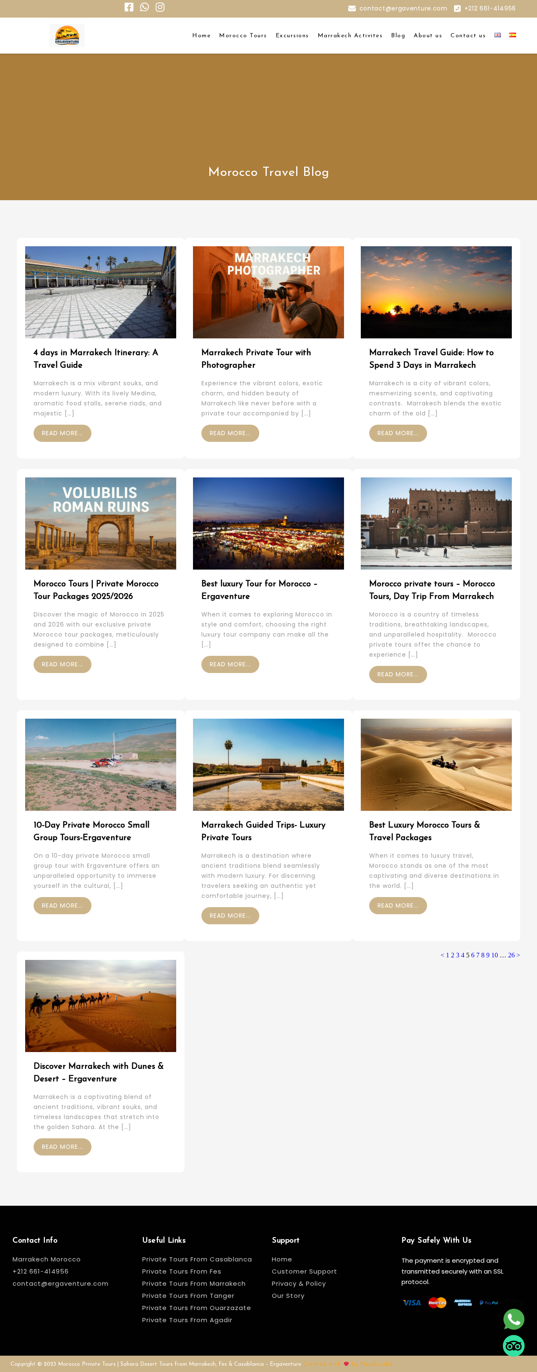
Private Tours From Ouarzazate (196, 1307)
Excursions (292, 36)
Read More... (62, 433)
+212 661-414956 (490, 8)
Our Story (288, 1295)
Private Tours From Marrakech (194, 1283)
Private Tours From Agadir (187, 1319)
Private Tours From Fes (182, 1271)
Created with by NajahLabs (348, 1364)
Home (201, 36)
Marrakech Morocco (47, 1259)
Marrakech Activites (350, 36)
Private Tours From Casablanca (198, 1259)
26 (511, 955)
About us (428, 36)
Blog (398, 36)
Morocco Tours (243, 36)
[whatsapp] (514, 1322)
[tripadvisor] (514, 1349)
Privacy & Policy (299, 1283)
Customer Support (304, 1271)
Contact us (468, 36)
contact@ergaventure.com (404, 8)
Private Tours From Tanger (188, 1295)
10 (494, 955)
